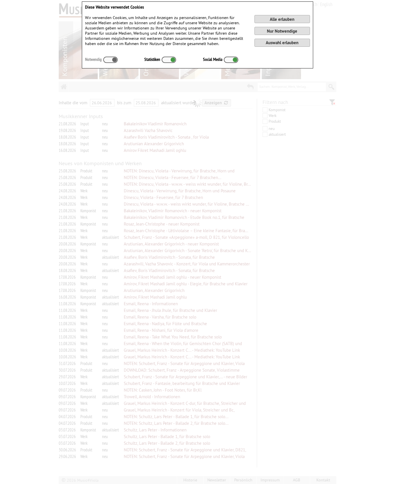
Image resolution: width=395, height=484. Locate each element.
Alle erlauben (282, 19)
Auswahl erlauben (282, 42)
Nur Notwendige (282, 31)
